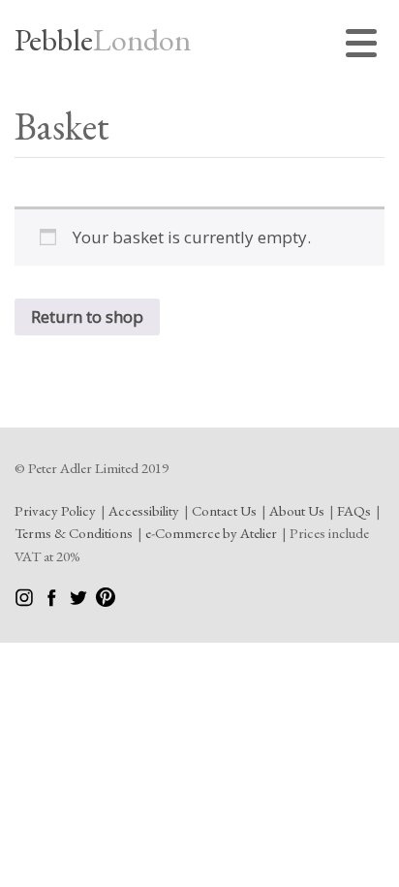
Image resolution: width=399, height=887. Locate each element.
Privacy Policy (55, 510)
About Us (296, 510)
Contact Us (224, 510)
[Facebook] (53, 601)
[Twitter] (80, 601)
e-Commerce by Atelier (211, 532)
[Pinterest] (105, 601)
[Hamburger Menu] (365, 46)
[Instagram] (26, 601)
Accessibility (143, 510)
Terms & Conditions (74, 532)
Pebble (103, 39)
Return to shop (87, 316)
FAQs (354, 510)
